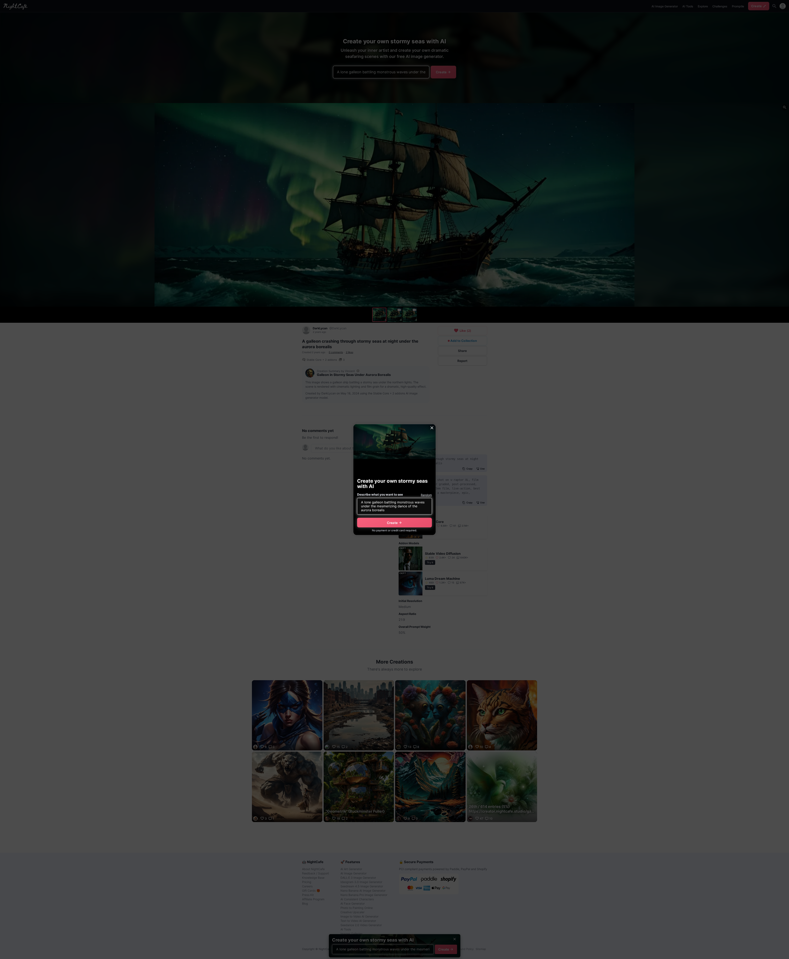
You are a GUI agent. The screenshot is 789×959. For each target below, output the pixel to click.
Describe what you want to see (380, 494)
